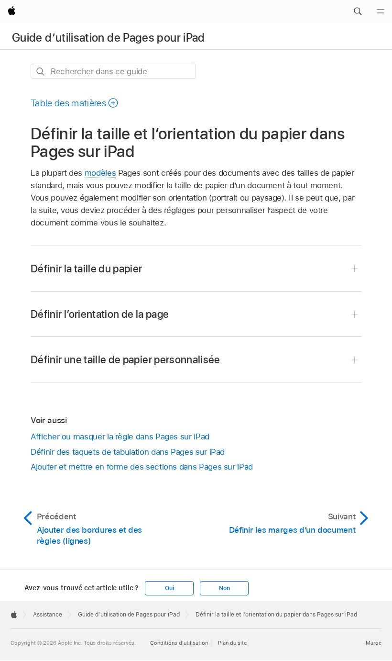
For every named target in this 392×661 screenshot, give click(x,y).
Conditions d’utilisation (179, 642)
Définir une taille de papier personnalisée (125, 359)
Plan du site (232, 642)
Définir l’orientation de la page (100, 314)
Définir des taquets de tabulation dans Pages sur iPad (128, 452)
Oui (169, 588)
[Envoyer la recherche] (41, 72)
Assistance (47, 614)
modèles (100, 173)
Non (224, 588)
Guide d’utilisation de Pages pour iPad (108, 38)
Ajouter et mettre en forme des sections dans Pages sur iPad (142, 466)
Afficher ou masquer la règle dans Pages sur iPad (120, 436)
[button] (357, 11)
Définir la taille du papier (86, 268)
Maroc (373, 642)
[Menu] (380, 11)
